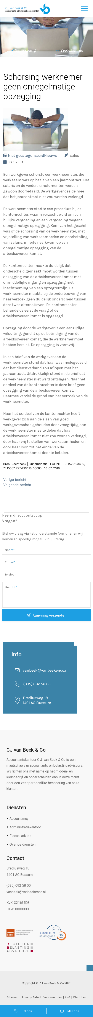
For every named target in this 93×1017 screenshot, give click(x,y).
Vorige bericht (14, 479)
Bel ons (27, 1011)
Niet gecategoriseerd (26, 155)
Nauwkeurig (25, 50)
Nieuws (50, 155)
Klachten (79, 997)
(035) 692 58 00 (37, 684)
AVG (67, 997)
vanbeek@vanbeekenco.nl (46, 670)
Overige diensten (22, 844)
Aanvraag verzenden (49, 615)
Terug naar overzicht (34, 68)
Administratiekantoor (25, 827)
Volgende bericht (17, 485)
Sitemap (13, 997)
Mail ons (73, 1011)
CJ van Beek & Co (52, 983)
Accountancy (19, 819)
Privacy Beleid (31, 997)
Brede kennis (71, 50)
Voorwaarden (52, 997)
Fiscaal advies (20, 836)
